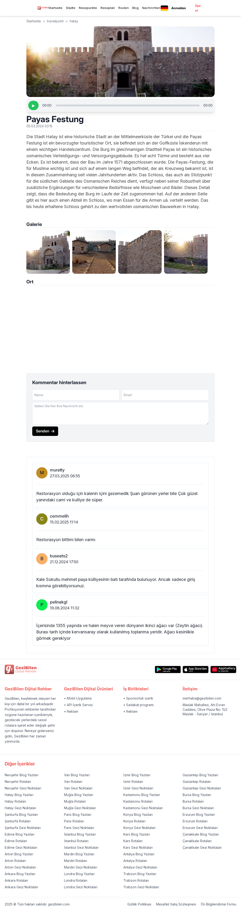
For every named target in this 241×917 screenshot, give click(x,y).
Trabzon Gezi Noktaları (141, 887)
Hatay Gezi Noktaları (20, 808)
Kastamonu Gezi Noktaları (143, 808)
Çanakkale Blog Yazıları (201, 834)
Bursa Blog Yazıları (197, 795)
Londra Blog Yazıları (79, 874)
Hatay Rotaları (15, 801)
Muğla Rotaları (75, 801)
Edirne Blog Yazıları (19, 834)
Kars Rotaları (133, 841)
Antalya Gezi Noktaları (140, 867)
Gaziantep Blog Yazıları (200, 775)
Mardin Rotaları (75, 861)
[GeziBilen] (43, 8)
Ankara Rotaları (16, 880)
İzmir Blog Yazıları (136, 775)
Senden (42, 431)
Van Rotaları (73, 782)
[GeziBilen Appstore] (196, 669)
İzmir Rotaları (133, 782)
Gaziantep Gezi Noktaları (202, 788)
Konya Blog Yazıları (138, 814)
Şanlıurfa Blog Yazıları (21, 814)
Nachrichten (151, 8)
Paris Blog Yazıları (77, 814)
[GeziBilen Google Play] (168, 669)
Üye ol (198, 8)
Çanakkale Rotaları (197, 841)
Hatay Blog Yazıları (19, 795)
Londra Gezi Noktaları (80, 887)
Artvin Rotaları (15, 861)
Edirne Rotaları (16, 841)
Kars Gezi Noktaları (138, 847)
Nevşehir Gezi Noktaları (23, 788)
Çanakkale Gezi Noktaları (202, 847)
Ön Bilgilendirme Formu (218, 904)
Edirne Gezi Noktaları (21, 847)
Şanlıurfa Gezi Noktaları (23, 828)
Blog (135, 8)
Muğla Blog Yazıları (78, 795)
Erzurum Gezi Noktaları (200, 828)
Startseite (55, 8)
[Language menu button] (164, 8)
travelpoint (55, 21)
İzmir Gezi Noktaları (138, 788)
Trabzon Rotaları (136, 880)
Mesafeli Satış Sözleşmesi (176, 904)
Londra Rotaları (75, 880)
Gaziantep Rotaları (197, 782)
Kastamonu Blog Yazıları (141, 795)
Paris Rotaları (74, 821)
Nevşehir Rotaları (18, 782)
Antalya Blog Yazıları (138, 854)
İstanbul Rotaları (76, 841)
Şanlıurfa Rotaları (18, 821)
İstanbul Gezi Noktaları (81, 847)
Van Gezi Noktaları (78, 788)
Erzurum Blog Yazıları (199, 814)
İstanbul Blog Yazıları (80, 834)
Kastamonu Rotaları (138, 801)
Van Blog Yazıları (77, 775)
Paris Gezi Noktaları (79, 828)
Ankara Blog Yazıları (20, 874)
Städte (70, 8)
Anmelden (178, 8)
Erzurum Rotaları (195, 821)
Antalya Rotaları (135, 861)
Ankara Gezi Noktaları (21, 887)
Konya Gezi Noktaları (139, 828)
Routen (123, 8)
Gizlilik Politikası (139, 904)
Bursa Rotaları (193, 801)
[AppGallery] (223, 669)
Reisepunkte (88, 8)
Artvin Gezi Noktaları (20, 867)
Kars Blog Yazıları (136, 834)
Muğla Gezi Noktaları (80, 808)
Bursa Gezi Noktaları (198, 808)
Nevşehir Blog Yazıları (21, 775)
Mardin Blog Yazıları (79, 854)
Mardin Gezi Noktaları (80, 867)
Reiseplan (107, 8)
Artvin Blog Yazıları (19, 854)
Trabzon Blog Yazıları (139, 874)
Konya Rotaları (134, 821)
